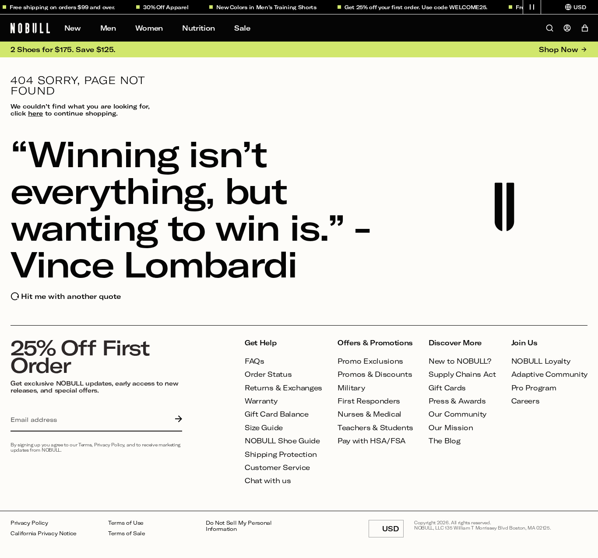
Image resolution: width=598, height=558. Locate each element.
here (35, 113)
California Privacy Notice (44, 533)
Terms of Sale (126, 533)
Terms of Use (126, 523)
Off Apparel (169, 7)
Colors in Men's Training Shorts (269, 7)
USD (393, 530)
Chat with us (268, 480)
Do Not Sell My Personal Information (239, 526)
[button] (532, 7)
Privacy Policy (29, 523)
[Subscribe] (176, 419)
